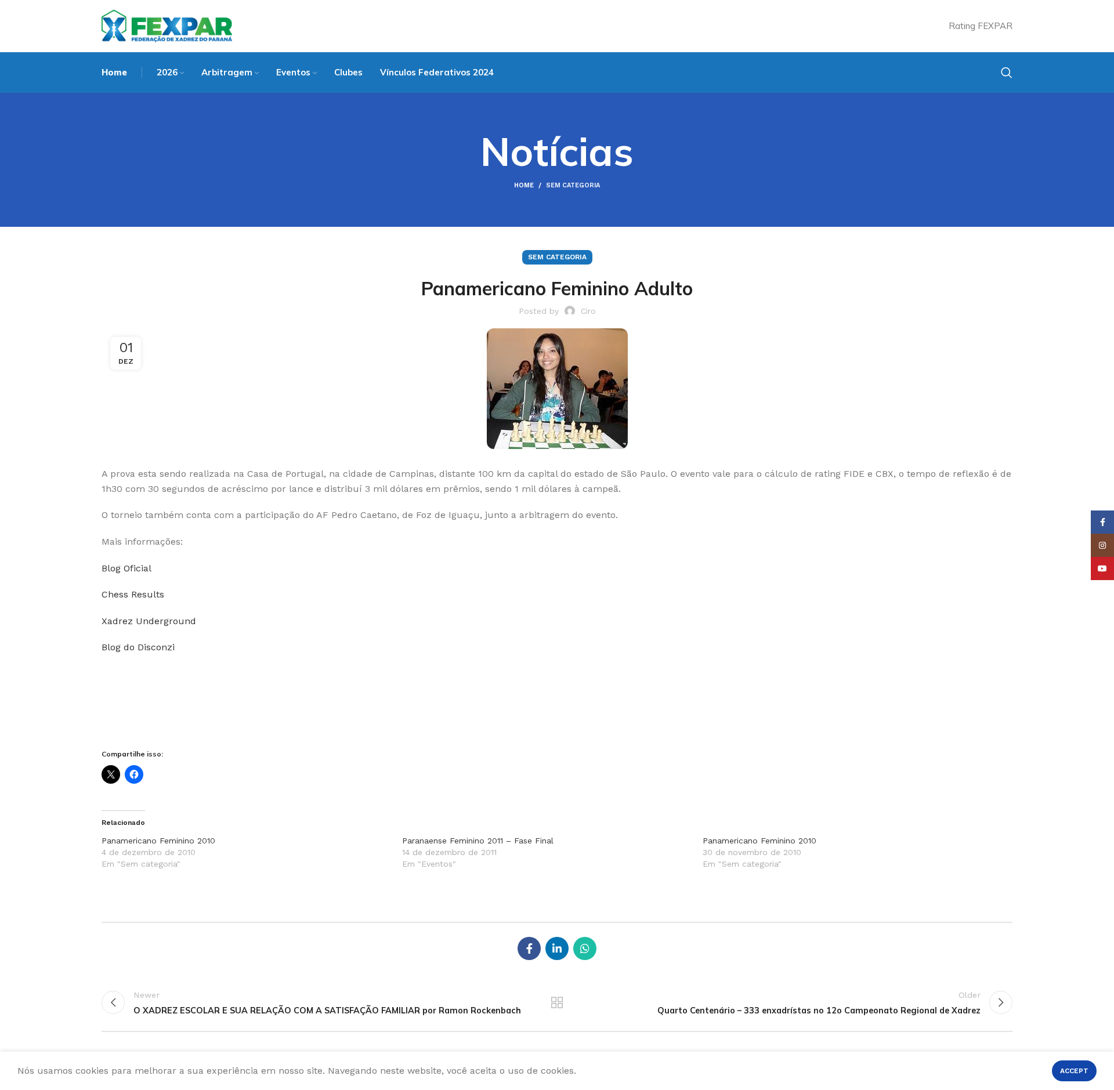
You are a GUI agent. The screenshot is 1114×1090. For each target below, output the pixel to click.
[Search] (1006, 72)
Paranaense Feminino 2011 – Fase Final (478, 840)
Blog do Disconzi (138, 647)
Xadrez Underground (150, 621)
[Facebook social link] (529, 948)
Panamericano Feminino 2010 (158, 840)
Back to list (557, 1002)
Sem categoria (573, 185)
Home (524, 185)
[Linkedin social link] (557, 948)
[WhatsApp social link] (584, 948)
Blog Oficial (128, 568)
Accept (1074, 1071)
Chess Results (133, 594)
